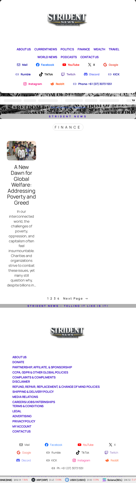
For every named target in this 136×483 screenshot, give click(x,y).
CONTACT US (21, 431)
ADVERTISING (22, 416)
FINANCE (68, 127)
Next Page (76, 298)
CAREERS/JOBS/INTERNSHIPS (33, 402)
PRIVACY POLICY (23, 421)
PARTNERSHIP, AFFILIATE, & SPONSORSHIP (42, 367)
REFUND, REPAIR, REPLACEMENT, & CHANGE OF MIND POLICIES (56, 387)
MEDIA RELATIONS (25, 397)
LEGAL (16, 411)
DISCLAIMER (21, 381)
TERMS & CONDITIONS (28, 406)
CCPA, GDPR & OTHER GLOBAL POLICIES (40, 372)
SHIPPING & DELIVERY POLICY (32, 392)
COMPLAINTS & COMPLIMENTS (34, 377)
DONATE (18, 362)
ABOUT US (19, 357)
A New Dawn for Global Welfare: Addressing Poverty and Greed (21, 185)
